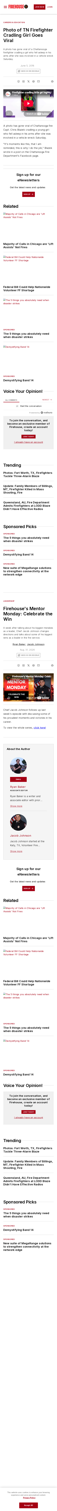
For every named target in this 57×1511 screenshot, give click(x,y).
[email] (38, 81)
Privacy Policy (29, 1498)
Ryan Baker (19, 644)
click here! (40, 727)
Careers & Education (14, 22)
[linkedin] (23, 81)
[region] (28, 406)
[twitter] (28, 81)
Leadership (9, 601)
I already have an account (28, 442)
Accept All (28, 1505)
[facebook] (18, 81)
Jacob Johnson (35, 644)
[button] (5, 7)
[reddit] (33, 81)
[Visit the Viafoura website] (46, 412)
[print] (52, 81)
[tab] (11, 400)
